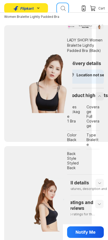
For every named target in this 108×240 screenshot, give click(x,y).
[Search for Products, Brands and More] (62, 8)
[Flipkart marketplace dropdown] (23, 8)
